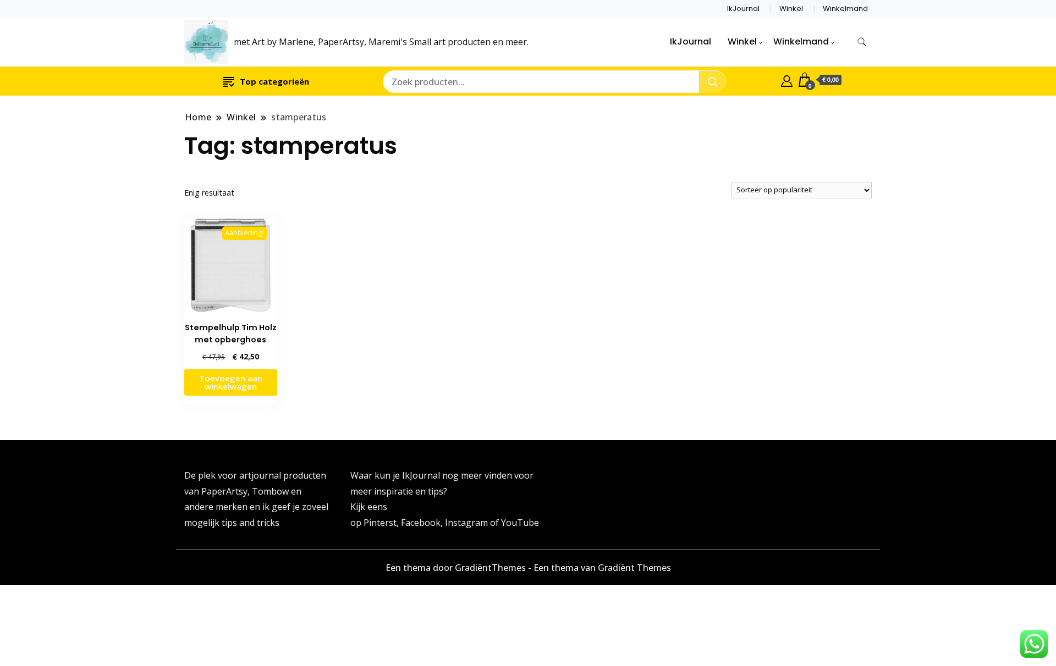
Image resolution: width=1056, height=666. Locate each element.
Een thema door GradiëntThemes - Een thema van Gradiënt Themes (528, 568)
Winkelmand (845, 8)
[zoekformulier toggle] (862, 42)
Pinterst (380, 523)
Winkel (791, 8)
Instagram (467, 523)
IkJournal (743, 8)
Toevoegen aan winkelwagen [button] (230, 382)
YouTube (520, 523)
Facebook (421, 523)
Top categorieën (274, 81)
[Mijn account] (787, 79)
